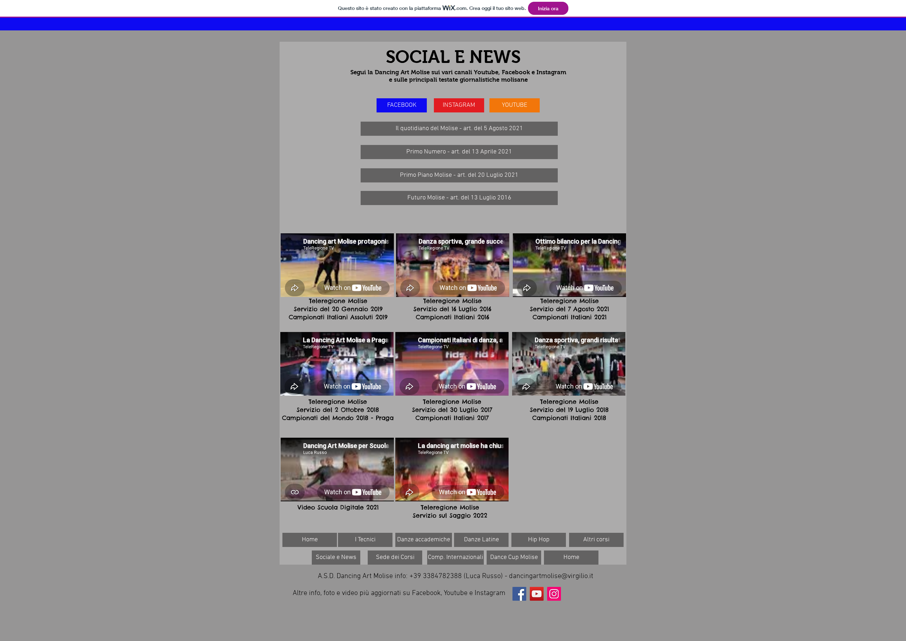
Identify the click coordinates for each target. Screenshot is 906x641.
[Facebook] (519, 594)
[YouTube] (537, 594)
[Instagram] (554, 594)
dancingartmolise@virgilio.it (551, 576)
